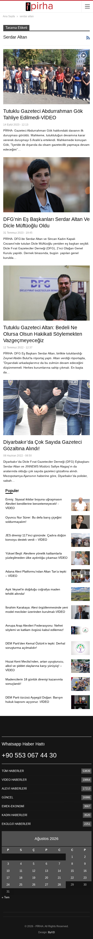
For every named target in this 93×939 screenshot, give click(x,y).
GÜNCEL (7, 797)
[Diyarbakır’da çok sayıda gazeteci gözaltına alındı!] (46, 407)
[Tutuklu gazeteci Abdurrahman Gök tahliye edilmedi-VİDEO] (46, 76)
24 (8, 884)
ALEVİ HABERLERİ (14, 788)
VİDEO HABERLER (14, 779)
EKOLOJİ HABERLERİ (16, 824)
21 (59, 877)
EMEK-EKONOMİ (13, 806)
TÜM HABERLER (13, 771)
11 (20, 870)
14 (59, 870)
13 (46, 870)
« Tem (6, 897)
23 (85, 877)
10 (8, 870)
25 (20, 884)
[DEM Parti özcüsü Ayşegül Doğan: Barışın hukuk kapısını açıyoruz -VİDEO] (80, 702)
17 (8, 877)
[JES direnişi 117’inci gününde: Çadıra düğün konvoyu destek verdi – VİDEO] (80, 540)
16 (85, 870)
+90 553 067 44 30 (29, 755)
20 (46, 877)
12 (33, 870)
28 (59, 884)
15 (72, 870)
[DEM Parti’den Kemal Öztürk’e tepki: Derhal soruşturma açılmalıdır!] (80, 648)
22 (72, 877)
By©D (51, 932)
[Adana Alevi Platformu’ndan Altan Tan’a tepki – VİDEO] (80, 576)
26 (33, 884)
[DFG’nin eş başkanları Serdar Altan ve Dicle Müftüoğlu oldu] (46, 184)
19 (33, 877)
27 (46, 884)
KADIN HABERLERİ (14, 815)
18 (20, 877)
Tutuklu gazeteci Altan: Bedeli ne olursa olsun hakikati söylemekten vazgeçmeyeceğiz (42, 334)
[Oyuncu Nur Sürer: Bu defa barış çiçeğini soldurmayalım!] (80, 522)
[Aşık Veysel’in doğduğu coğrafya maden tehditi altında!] (80, 594)
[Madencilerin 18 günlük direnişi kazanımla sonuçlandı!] (80, 684)
